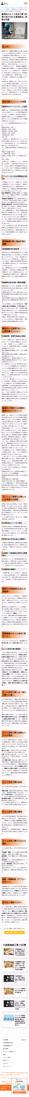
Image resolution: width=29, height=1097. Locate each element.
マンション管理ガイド (9, 1051)
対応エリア (8, 7)
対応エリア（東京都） (17, 7)
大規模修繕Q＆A (8, 1045)
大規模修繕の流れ (8, 1042)
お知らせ (23, 1039)
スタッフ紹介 (7, 1057)
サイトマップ (7, 1066)
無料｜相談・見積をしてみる (14, 932)
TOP (3, 7)
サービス (5, 1063)
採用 (4, 1054)
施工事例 (5, 1048)
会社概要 (5, 1039)
